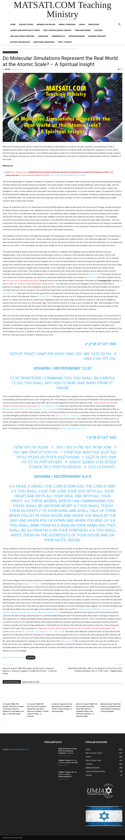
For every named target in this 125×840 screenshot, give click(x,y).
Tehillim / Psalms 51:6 (12, 612)
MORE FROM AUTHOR (30, 682)
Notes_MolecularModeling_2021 (14, 657)
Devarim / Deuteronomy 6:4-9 (73, 428)
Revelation (93, 24)
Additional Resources (44, 42)
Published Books (83, 30)
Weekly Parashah (67, 24)
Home (13, 24)
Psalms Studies (26, 24)
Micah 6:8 (42, 612)
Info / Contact (65, 42)
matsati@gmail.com (20, 749)
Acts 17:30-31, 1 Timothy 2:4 (68, 415)
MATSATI (8, 69)
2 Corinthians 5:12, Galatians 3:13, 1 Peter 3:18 (43, 631)
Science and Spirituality (17, 49)
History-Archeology (20, 42)
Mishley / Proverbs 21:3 (104, 609)
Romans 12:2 (94, 274)
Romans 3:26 (67, 641)
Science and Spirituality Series (25, 30)
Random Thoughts (97, 36)
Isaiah (82, 24)
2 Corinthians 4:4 (45, 296)
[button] (119, 24)
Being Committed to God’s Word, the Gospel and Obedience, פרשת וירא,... (67, 751)
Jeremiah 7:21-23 (29, 612)
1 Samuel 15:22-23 (85, 609)
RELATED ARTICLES (11, 682)
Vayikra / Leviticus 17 (32, 584)
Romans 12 (91, 277)
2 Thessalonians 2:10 (48, 406)
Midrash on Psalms (46, 24)
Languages (43, 36)
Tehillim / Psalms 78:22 (13, 409)
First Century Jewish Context (57, 30)
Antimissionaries (76, 36)
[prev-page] (4, 721)
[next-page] (8, 721)
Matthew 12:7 (53, 612)
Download (30, 657)
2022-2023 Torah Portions (22, 36)
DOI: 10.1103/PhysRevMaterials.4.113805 (67, 175)
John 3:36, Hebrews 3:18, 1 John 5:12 (40, 409)
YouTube (98, 30)
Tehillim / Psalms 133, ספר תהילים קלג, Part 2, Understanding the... (67, 774)
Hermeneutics (58, 36)
